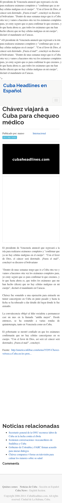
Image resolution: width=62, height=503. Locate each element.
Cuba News (21, 490)
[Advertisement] (31, 210)
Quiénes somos (10, 486)
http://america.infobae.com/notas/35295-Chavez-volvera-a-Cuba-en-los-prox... (31, 351)
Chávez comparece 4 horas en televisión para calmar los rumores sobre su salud (31, 456)
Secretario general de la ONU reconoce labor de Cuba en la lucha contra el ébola (33, 434)
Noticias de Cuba (28, 486)
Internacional (39, 133)
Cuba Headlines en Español (25, 88)
